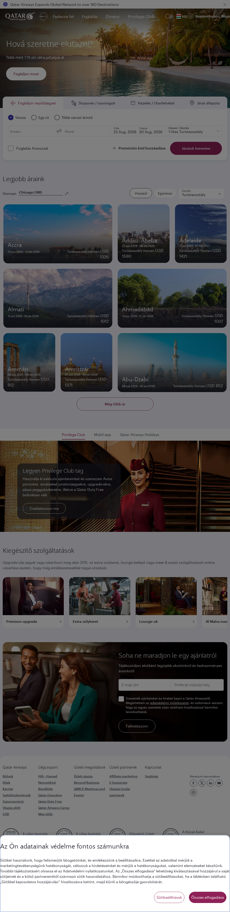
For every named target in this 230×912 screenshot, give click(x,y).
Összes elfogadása (207, 897)
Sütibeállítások (169, 897)
